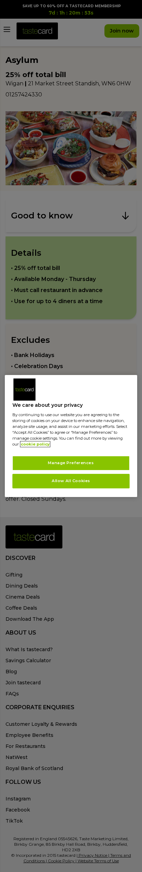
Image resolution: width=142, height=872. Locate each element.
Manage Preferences (71, 463)
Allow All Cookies (71, 480)
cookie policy (35, 444)
